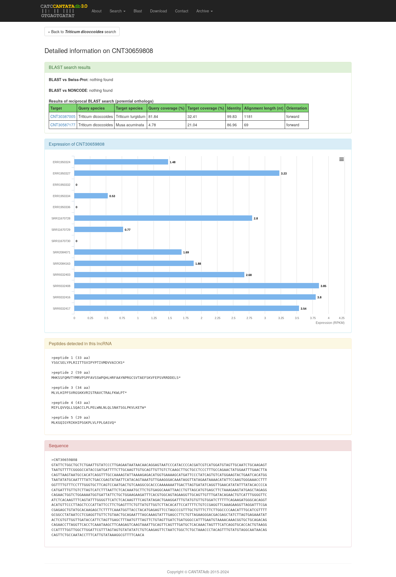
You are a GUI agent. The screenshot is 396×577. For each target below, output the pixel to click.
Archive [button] (203, 10)
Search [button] (116, 10)
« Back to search (82, 31)
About (97, 10)
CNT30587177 (62, 124)
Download (158, 10)
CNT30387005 (62, 116)
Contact (181, 10)
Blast (138, 10)
